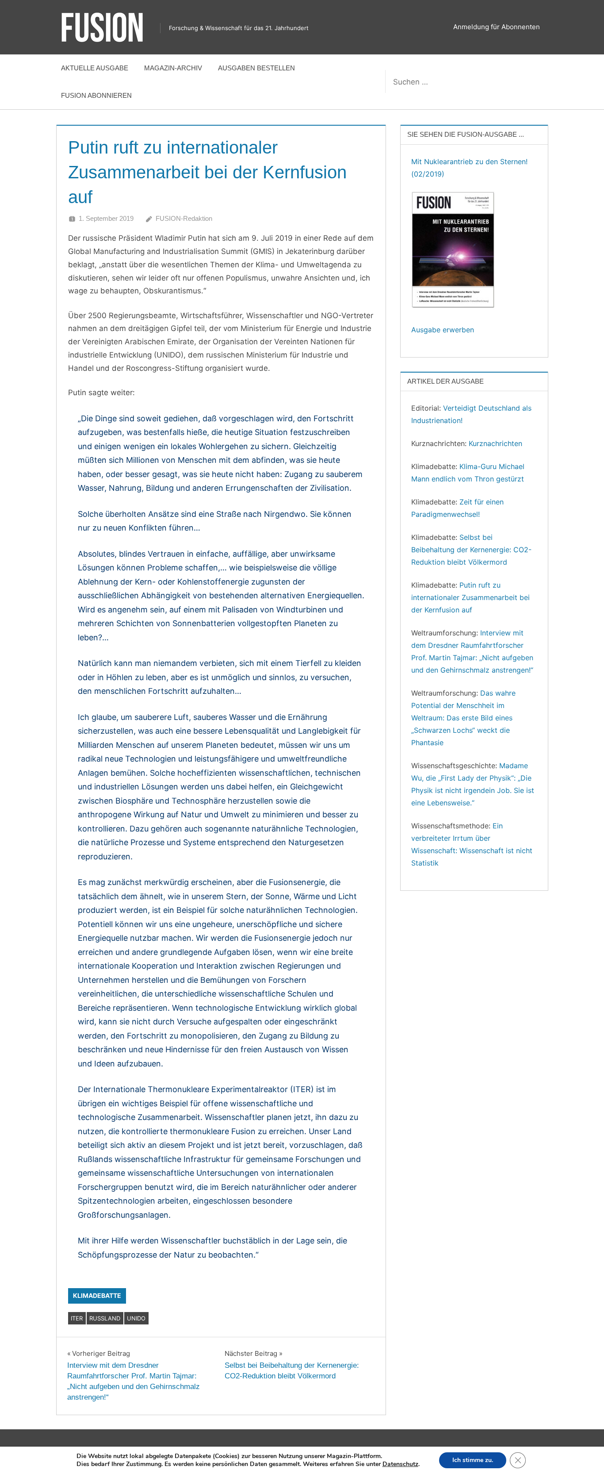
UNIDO (136, 1318)
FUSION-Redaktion (184, 218)
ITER (77, 1318)
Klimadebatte (97, 1295)
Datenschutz (400, 1464)
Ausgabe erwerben (442, 329)
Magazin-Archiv (173, 68)
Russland (104, 1318)
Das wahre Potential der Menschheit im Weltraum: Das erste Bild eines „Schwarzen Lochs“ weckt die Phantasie (463, 718)
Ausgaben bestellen (256, 68)
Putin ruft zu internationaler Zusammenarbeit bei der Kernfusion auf (470, 597)
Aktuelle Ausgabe (94, 68)
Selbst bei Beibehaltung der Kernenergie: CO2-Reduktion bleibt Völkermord (471, 549)
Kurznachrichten (495, 443)
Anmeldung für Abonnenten (496, 27)
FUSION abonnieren (96, 95)
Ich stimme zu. (472, 1460)
